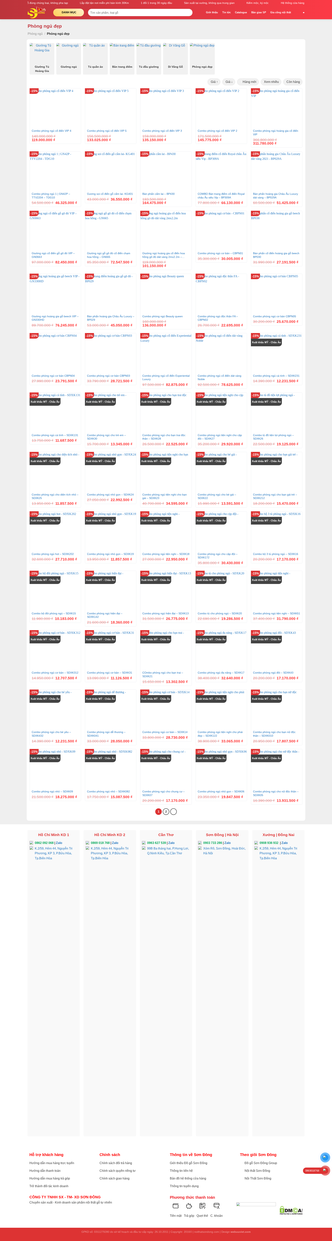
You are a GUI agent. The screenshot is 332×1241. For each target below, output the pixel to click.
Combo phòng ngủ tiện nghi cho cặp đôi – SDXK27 (220, 437)
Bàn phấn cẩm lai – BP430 (158, 193)
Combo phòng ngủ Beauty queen (162, 316)
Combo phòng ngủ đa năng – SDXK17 (221, 672)
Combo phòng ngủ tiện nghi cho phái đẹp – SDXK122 (220, 733)
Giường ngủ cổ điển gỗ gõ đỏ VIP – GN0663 (53, 255)
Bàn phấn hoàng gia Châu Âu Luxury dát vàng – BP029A (275, 195)
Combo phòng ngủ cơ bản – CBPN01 (220, 253)
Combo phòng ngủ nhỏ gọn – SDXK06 (221, 791)
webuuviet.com (241, 1231)
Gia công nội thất (280, 12)
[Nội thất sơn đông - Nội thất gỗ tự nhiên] (37, 12)
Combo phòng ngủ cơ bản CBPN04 (53, 375)
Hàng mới (249, 81)
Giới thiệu (212, 12)
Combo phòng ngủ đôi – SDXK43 (273, 672)
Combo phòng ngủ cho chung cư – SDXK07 (163, 793)
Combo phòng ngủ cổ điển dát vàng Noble (219, 377)
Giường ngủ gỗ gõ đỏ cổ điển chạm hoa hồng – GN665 (108, 255)
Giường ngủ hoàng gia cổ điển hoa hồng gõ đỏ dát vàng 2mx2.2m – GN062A (163, 255)
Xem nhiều (271, 81)
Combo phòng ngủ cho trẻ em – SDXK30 (106, 437)
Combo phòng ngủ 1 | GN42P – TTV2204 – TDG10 (51, 195)
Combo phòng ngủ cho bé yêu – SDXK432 (51, 733)
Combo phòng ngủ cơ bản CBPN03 (108, 375)
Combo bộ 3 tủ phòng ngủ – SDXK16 (275, 554)
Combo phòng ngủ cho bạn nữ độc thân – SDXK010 (274, 733)
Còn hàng (293, 81)
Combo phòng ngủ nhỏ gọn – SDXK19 (110, 554)
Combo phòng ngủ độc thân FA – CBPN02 (218, 318)
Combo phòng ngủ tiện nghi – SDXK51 (276, 613)
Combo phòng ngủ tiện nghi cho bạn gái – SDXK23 (164, 496)
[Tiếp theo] (173, 811)
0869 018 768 (100, 843)
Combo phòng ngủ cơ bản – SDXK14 (165, 732)
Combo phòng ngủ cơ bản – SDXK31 (109, 672)
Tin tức (226, 12)
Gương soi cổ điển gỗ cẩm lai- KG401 (110, 193)
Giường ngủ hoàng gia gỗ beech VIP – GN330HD (55, 318)
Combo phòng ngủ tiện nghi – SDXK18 (165, 554)
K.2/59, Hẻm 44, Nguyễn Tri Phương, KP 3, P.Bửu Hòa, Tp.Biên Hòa (53, 853)
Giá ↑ (214, 81)
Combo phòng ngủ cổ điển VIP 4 (51, 130)
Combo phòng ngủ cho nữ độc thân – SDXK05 (276, 793)
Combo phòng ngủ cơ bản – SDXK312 (55, 672)
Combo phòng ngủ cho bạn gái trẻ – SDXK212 (275, 496)
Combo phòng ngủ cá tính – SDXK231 (276, 375)
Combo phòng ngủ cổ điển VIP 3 (162, 130)
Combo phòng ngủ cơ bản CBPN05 (274, 316)
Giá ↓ (229, 81)
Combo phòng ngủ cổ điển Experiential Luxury (166, 377)
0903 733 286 (212, 843)
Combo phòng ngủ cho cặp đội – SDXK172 (217, 555)
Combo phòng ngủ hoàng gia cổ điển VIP (275, 132)
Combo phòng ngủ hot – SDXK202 (53, 554)
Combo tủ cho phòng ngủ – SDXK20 (220, 613)
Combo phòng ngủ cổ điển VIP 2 (217, 130)
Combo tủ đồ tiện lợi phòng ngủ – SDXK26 (273, 437)
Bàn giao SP (258, 12)
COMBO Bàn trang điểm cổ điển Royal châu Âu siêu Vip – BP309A (221, 195)
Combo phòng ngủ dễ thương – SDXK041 (106, 733)
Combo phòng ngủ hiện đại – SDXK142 (104, 615)
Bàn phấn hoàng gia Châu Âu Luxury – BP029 (110, 318)
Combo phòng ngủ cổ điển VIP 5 (107, 130)
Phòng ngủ (35, 33)
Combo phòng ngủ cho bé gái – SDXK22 (217, 496)
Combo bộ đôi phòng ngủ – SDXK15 (54, 613)
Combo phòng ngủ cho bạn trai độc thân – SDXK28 (163, 437)
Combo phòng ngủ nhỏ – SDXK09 (52, 791)
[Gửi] (189, 12)
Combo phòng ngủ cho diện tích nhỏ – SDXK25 (55, 496)
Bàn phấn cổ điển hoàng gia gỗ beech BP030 (276, 255)
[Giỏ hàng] (297, 12)
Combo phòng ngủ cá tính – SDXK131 (55, 435)
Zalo (59, 843)
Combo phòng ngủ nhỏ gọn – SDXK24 (110, 494)
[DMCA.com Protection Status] (291, 1210)
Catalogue (241, 12)
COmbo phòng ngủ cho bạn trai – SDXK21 (162, 674)
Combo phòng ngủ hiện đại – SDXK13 (165, 613)
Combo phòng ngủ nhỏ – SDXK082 (108, 791)
